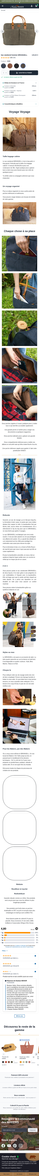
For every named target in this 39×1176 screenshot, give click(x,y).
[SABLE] (23, 1062)
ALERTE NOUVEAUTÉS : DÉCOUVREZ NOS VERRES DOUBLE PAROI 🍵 (19, 1)
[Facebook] (3, 1145)
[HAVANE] (9, 1062)
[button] (2, 5)
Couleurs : (5, 61)
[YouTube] (9, 1145)
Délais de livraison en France (14, 83)
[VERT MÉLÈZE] (12, 1062)
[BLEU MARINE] (3, 66)
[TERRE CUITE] (6, 1062)
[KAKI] (23, 66)
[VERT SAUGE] (26, 1062)
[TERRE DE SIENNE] (29, 1062)
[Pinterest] (15, 1145)
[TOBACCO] (10, 66)
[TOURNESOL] (21, 1062)
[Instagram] (20, 1145)
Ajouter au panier (25, 72)
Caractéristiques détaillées (13, 104)
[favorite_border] (9, 1046)
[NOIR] (16, 66)
